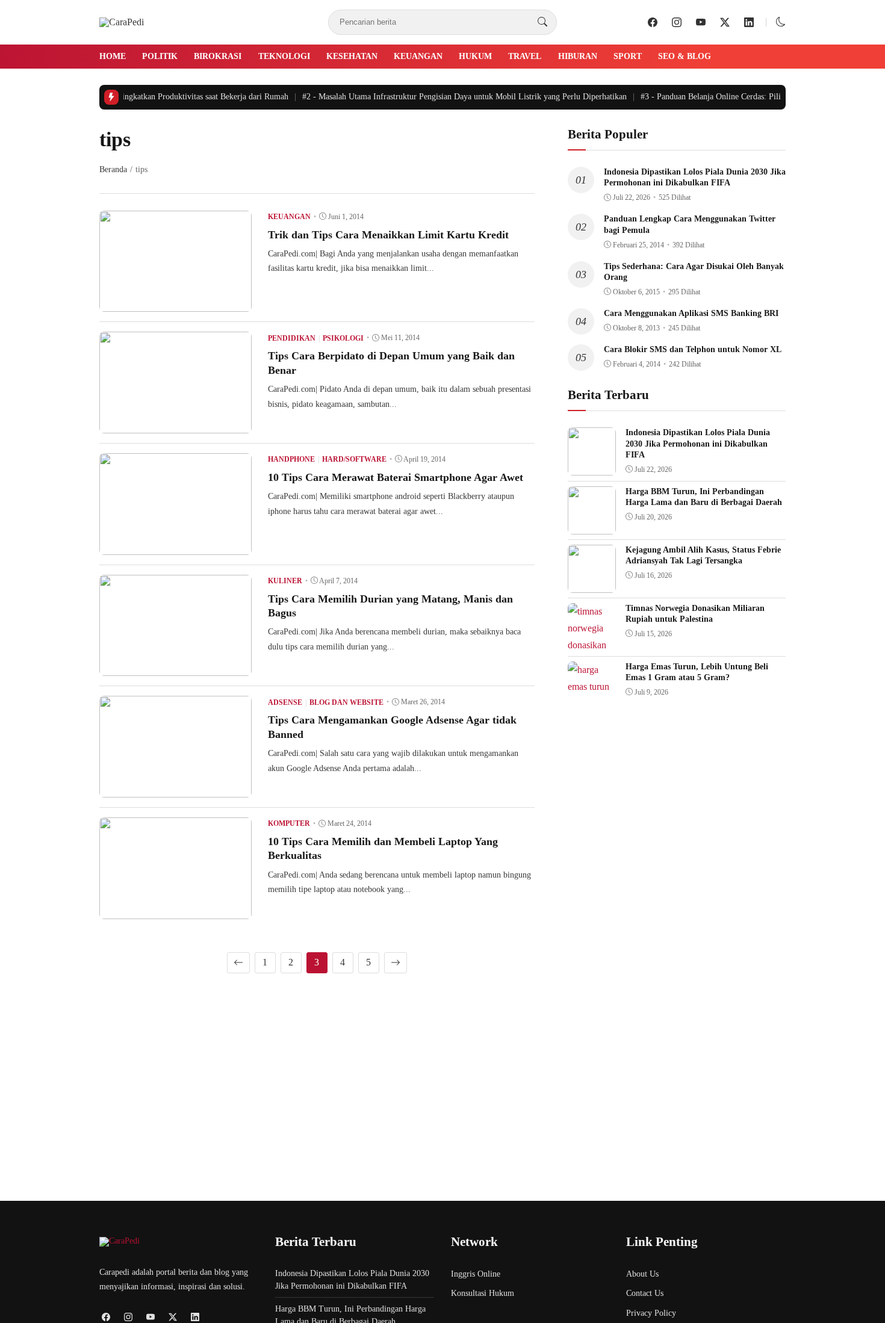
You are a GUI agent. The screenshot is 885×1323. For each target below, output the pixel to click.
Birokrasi (217, 56)
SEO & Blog (684, 56)
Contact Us (644, 1293)
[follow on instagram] (676, 22)
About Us (642, 1273)
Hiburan (577, 56)
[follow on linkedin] (749, 22)
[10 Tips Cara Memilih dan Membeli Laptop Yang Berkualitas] (175, 910)
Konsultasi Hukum (482, 1293)
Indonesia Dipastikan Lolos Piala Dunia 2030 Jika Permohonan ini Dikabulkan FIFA (698, 443)
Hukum (475, 56)
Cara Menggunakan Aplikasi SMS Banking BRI (691, 313)
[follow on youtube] (701, 22)
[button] (781, 22)
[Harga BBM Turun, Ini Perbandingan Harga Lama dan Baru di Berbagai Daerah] (592, 526)
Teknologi (284, 56)
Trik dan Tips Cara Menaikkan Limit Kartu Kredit (388, 235)
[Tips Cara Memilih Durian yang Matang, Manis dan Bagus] (175, 667)
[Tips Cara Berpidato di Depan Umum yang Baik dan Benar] (175, 425)
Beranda (113, 169)
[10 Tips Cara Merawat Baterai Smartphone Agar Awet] (175, 546)
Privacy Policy (651, 1313)
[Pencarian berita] (542, 22)
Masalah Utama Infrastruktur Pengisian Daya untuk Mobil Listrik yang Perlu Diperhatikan (456, 96)
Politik (160, 56)
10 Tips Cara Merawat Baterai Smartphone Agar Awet (395, 477)
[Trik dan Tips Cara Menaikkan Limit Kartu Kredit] (175, 303)
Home (112, 56)
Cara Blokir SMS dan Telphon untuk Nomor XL (692, 349)
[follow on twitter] (725, 22)
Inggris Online (475, 1273)
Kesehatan (351, 56)
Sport (627, 56)
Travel (524, 56)
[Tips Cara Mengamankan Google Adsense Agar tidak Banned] (175, 789)
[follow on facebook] (652, 22)
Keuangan (418, 56)
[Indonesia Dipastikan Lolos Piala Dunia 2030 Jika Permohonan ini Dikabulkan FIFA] (592, 467)
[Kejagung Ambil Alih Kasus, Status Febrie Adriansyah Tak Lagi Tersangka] (592, 584)
